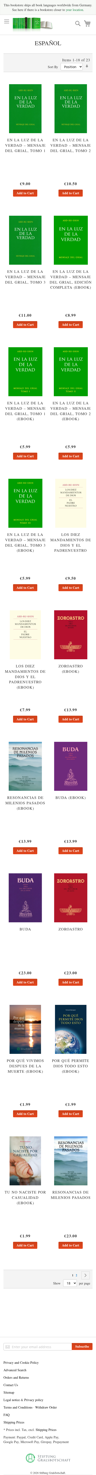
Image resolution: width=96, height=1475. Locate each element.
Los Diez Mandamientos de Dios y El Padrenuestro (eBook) (25, 676)
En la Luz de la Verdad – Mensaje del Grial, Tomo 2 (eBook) (70, 410)
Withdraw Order (46, 1407)
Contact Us (10, 1385)
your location (74, 9)
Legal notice (11, 1400)
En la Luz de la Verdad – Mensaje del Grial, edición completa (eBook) (71, 279)
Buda (25, 929)
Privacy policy (33, 1400)
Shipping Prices (13, 1422)
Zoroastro (70, 929)
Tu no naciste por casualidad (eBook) (25, 1197)
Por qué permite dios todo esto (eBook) (70, 1066)
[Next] (85, 1275)
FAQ (6, 1415)
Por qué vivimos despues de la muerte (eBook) (25, 1066)
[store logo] (32, 24)
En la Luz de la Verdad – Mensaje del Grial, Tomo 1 (25, 145)
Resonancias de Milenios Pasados (71, 1195)
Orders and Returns (16, 1377)
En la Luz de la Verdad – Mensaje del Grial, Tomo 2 (70, 145)
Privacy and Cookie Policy (21, 1362)
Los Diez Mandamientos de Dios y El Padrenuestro (70, 542)
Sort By (53, 67)
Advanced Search (14, 1370)
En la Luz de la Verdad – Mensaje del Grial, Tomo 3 (25, 277)
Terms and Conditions (17, 1407)
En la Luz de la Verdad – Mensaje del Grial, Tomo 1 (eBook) (25, 410)
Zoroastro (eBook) (70, 668)
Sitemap (8, 1392)
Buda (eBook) (70, 797)
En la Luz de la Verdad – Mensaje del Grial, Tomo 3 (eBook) (25, 542)
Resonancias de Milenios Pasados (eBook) (25, 803)
